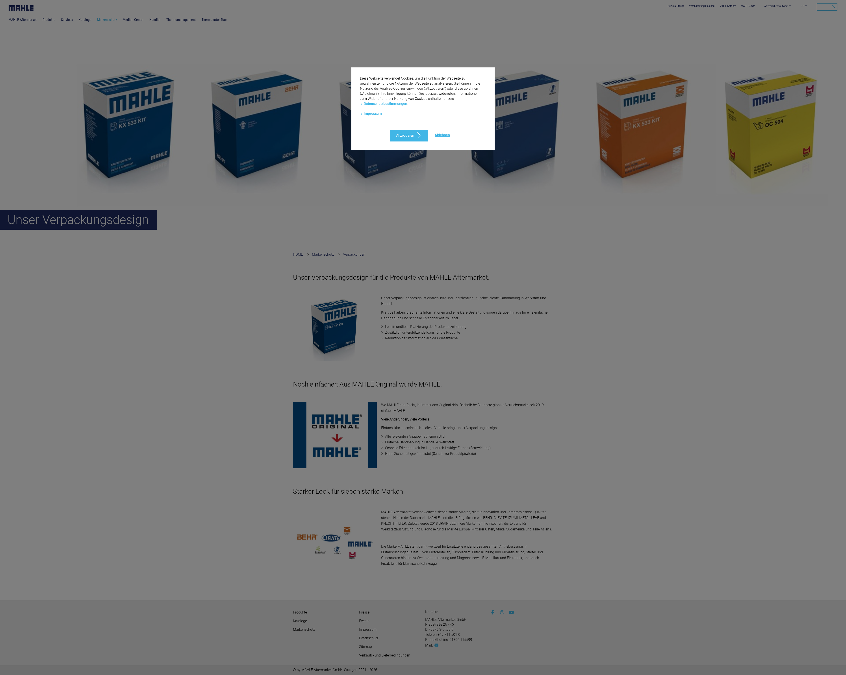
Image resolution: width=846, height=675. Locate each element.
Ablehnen (442, 135)
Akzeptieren (405, 135)
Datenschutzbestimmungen (385, 104)
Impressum (373, 114)
